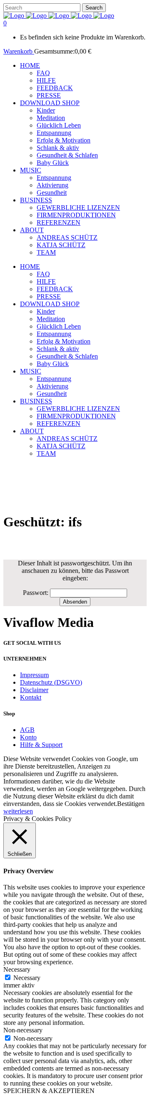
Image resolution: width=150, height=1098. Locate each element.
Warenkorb (18, 51)
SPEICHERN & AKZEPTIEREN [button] (49, 1090)
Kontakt (30, 697)
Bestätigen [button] (131, 803)
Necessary (26, 977)
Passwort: (36, 592)
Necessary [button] (16, 969)
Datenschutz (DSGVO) (51, 682)
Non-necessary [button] (22, 1030)
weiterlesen (18, 811)
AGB (27, 729)
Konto (28, 737)
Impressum (34, 674)
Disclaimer (34, 689)
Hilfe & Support (41, 744)
